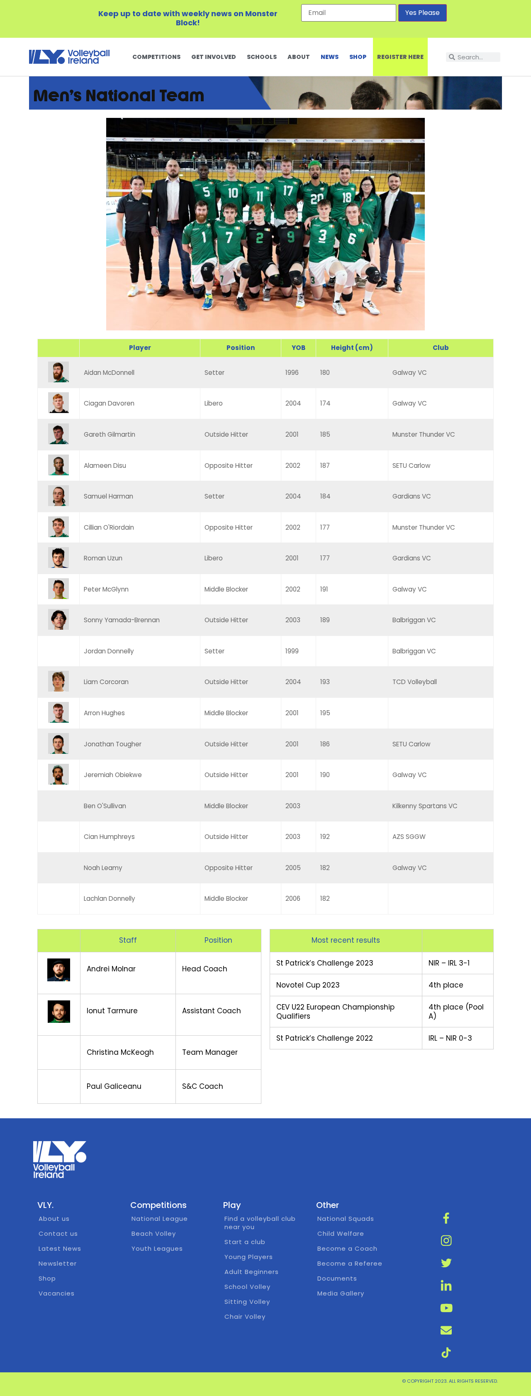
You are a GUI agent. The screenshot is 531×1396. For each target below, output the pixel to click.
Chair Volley (245, 1316)
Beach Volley (154, 1233)
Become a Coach (347, 1248)
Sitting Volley (247, 1301)
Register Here (400, 57)
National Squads (345, 1218)
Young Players (248, 1256)
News (330, 57)
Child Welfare (340, 1233)
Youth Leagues (157, 1248)
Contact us (58, 1233)
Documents (337, 1278)
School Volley (247, 1286)
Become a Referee (349, 1263)
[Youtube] (446, 1308)
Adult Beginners (251, 1271)
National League (160, 1218)
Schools (262, 57)
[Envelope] (446, 1330)
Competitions (156, 57)
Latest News (60, 1248)
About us (54, 1218)
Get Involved (213, 57)
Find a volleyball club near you (260, 1222)
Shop (357, 57)
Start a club (245, 1241)
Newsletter (58, 1263)
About (298, 57)
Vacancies (57, 1293)
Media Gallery (340, 1293)
